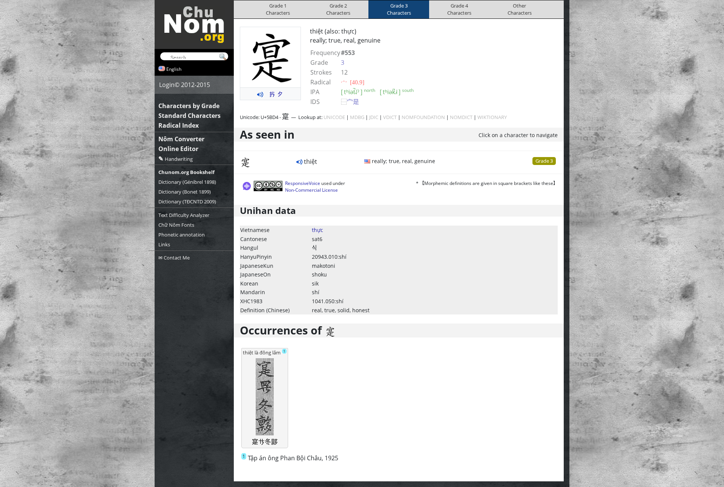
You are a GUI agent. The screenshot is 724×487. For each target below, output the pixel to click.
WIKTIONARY (492, 117)
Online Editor (178, 149)
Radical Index (178, 125)
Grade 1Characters (278, 9)
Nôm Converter (181, 139)
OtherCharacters (520, 9)
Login (167, 85)
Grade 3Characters (399, 9)
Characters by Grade (188, 106)
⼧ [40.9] (352, 82)
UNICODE (334, 117)
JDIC (373, 117)
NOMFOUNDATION (423, 117)
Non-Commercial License (311, 190)
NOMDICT (461, 117)
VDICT (390, 117)
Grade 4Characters (459, 9)
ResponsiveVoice (302, 183)
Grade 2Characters (338, 9)
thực (317, 230)
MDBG (357, 117)
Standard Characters (189, 115)
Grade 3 (544, 160)
